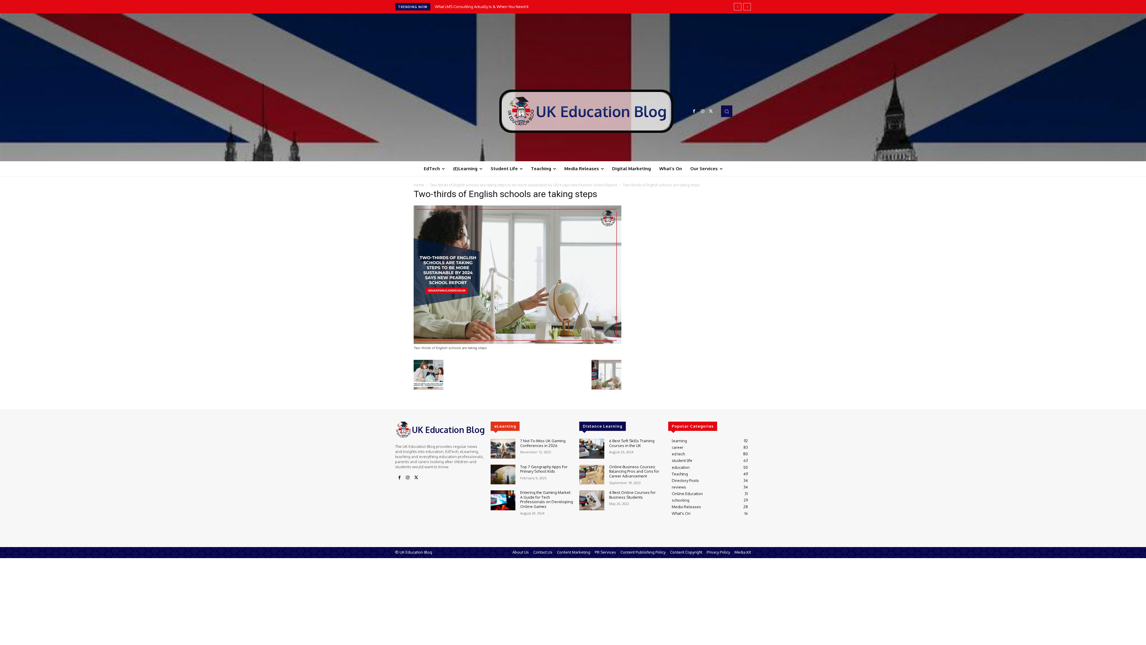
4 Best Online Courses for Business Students (632, 495)
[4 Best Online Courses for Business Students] (591, 500)
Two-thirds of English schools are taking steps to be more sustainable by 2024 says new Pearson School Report (523, 185)
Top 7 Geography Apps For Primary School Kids (544, 469)
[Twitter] (711, 111)
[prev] (737, 6)
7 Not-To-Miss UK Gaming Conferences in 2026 (543, 443)
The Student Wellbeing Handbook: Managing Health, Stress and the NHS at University (511, 6)
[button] (726, 111)
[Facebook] (694, 111)
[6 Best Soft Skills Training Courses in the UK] (591, 449)
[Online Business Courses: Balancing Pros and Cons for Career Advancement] (591, 475)
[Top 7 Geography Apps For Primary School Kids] (503, 475)
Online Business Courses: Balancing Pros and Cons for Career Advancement (634, 471)
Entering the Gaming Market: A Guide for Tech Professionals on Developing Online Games (546, 499)
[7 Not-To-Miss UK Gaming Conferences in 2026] (503, 449)
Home (419, 185)
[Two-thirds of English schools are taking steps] (517, 342)
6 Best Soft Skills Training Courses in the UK (631, 443)
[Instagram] (702, 111)
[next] (747, 6)
